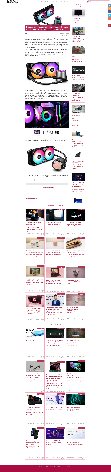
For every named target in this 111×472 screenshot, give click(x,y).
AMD (43, 179)
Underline (47, 191)
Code (53, 191)
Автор (27, 187)
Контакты (69, 1)
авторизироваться (50, 187)
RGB (36, 179)
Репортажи (59, 1)
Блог (64, 1)
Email (27, 190)
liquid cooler (49, 179)
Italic (45, 191)
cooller (32, 179)
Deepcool (27, 179)
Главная (42, 1)
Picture (56, 191)
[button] (35, 114)
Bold (44, 191)
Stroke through (48, 191)
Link (54, 191)
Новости (47, 1)
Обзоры (53, 1)
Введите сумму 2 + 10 (31, 194)
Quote (51, 191)
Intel (40, 179)
